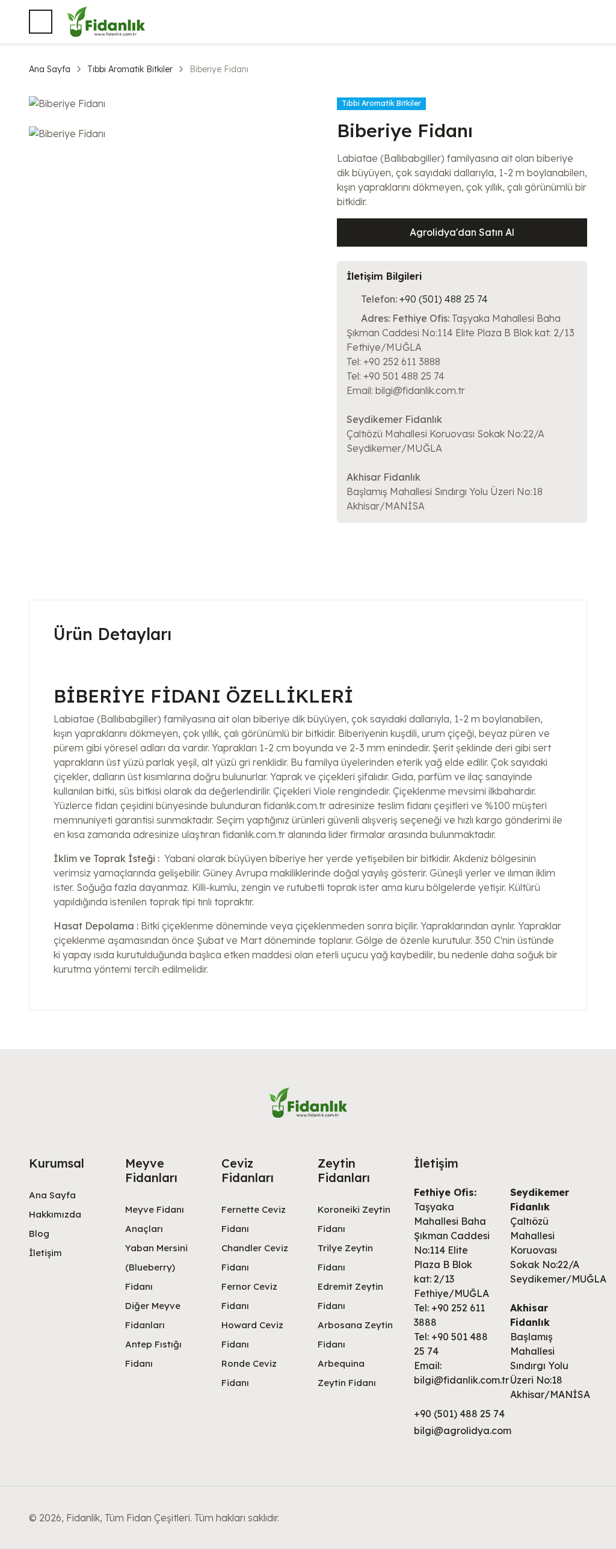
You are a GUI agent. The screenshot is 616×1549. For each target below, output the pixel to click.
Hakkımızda (55, 1214)
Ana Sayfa (49, 69)
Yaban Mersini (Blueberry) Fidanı (156, 1267)
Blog (39, 1233)
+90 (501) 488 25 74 (443, 299)
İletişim (45, 1252)
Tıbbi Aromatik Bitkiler (130, 69)
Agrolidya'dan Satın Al (462, 232)
